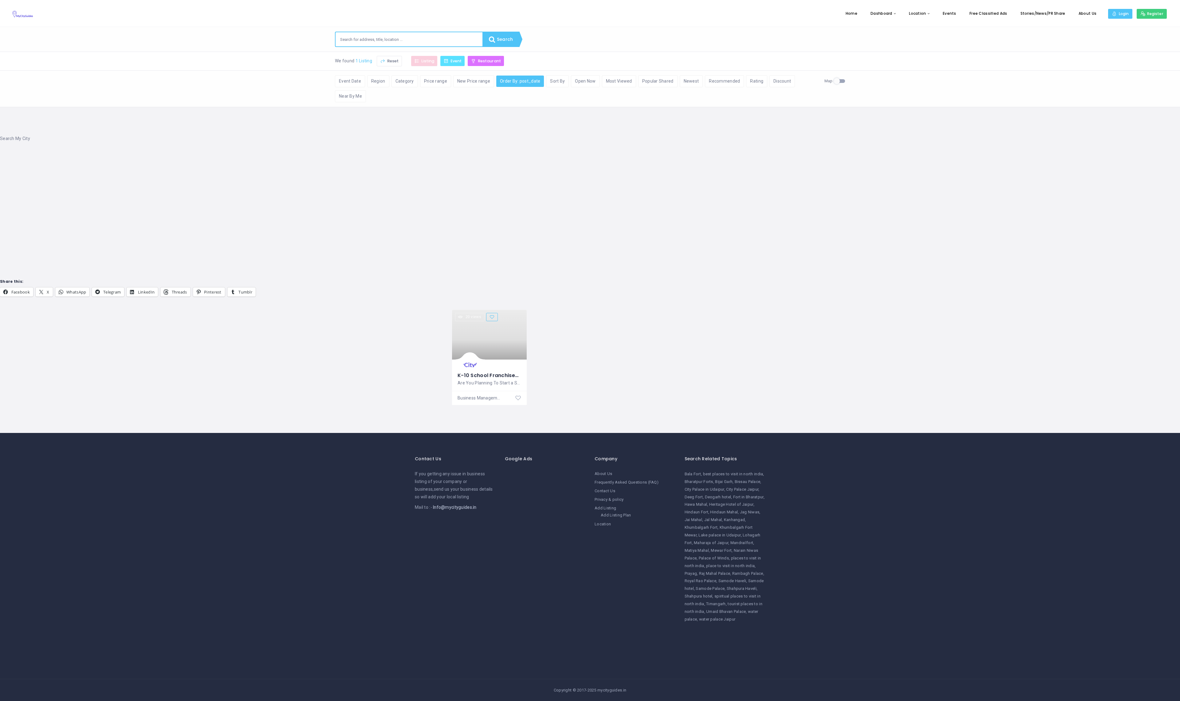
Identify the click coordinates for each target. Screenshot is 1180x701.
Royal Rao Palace (700, 580)
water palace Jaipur (717, 619)
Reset (392, 61)
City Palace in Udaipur (704, 489)
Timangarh (716, 604)
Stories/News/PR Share (1043, 13)
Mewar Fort (721, 550)
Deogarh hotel (718, 497)
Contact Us (605, 491)
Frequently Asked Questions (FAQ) (627, 482)
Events (949, 13)
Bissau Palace (748, 481)
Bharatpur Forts (699, 481)
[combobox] (409, 39)
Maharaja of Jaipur (711, 542)
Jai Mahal (693, 519)
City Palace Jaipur (742, 489)
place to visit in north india (730, 565)
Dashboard (881, 13)
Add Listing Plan (616, 515)
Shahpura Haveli (742, 588)
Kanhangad (734, 519)
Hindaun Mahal (724, 512)
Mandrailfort (741, 542)
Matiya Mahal (697, 550)
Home (851, 13)
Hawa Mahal (696, 504)
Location (917, 13)
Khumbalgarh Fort (701, 527)
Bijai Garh (724, 481)
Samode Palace (710, 588)
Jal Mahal (713, 519)
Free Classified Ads (988, 13)
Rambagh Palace (747, 573)
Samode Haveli (732, 580)
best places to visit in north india (733, 474)
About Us (1087, 13)
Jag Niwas (750, 512)
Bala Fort (693, 474)
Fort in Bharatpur (748, 497)
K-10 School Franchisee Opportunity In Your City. (521, 375)
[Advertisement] (184, 196)
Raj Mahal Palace (714, 573)
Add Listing (605, 508)
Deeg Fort (694, 497)
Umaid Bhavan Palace (726, 611)
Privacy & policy (609, 499)
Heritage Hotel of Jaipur (731, 504)
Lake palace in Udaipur (719, 535)
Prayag (691, 573)
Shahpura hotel (699, 596)
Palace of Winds (714, 558)
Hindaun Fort (696, 512)
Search (504, 39)
